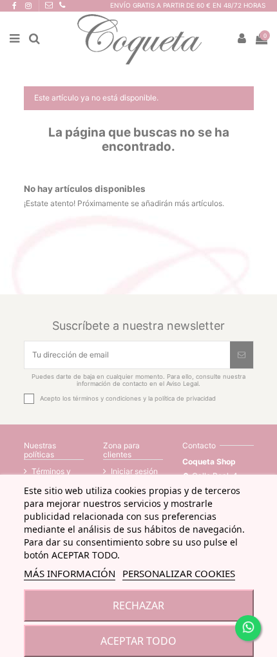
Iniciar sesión (134, 471)
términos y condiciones (107, 398)
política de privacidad (185, 398)
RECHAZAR (138, 605)
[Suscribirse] (241, 354)
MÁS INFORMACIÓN (69, 573)
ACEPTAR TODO (138, 641)
